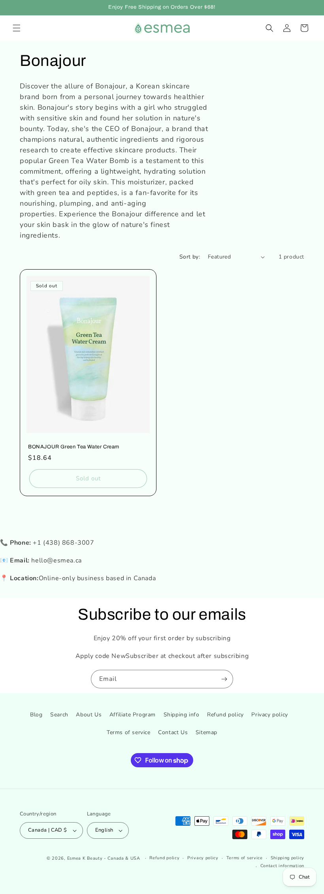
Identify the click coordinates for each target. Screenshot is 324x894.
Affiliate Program (132, 714)
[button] (16, 28)
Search (59, 714)
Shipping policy (288, 858)
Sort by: (189, 257)
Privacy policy (269, 714)
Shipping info (182, 714)
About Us (89, 714)
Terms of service (129, 732)
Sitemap (206, 732)
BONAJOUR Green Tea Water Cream (73, 447)
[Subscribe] (224, 679)
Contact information (282, 866)
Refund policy (225, 714)
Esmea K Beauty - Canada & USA (103, 858)
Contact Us (173, 732)
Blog (36, 714)
